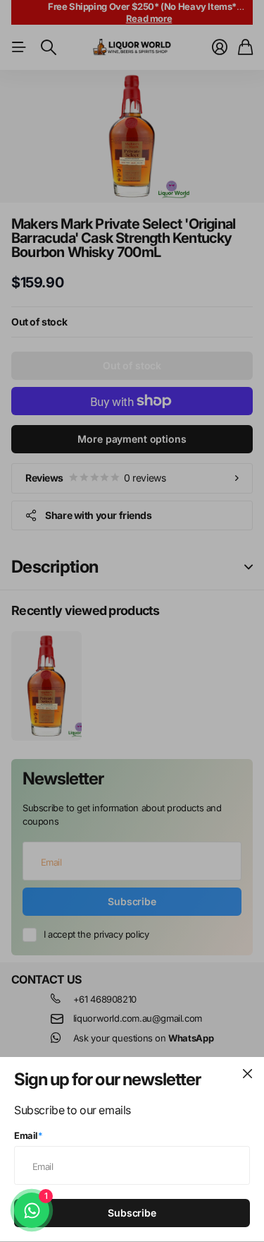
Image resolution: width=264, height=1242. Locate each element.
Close (247, 1074)
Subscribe (132, 1213)
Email (28, 1135)
